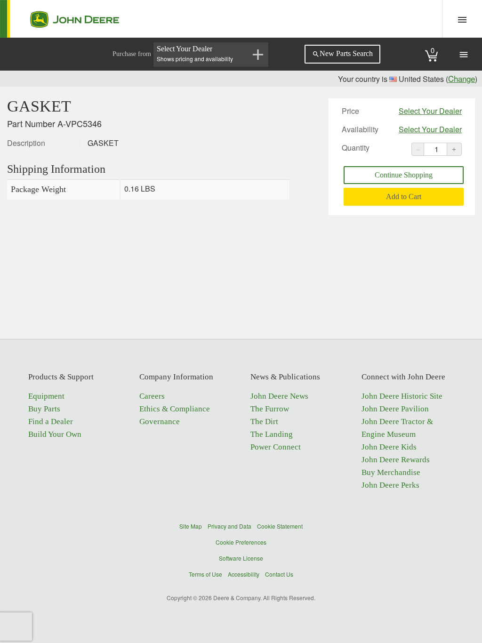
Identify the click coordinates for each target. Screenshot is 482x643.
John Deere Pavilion (395, 408)
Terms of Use (205, 574)
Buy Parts (44, 408)
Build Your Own (54, 434)
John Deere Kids (389, 446)
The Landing (271, 434)
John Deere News (279, 396)
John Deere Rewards (396, 459)
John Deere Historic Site (402, 396)
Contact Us (279, 574)
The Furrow (269, 408)
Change (461, 78)
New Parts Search (342, 53)
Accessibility (243, 574)
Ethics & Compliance (174, 408)
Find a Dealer (50, 421)
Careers (152, 396)
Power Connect (275, 446)
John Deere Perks (390, 485)
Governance (159, 421)
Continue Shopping (404, 175)
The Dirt (264, 421)
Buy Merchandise (391, 472)
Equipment (46, 396)
